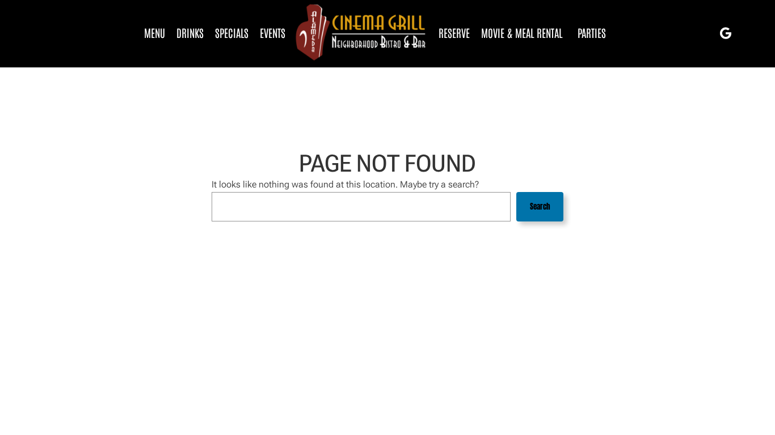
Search (540, 206)
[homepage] (362, 32)
